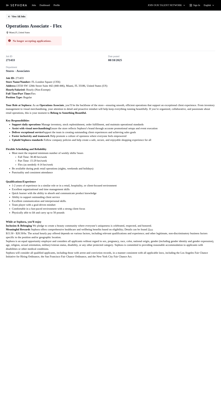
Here (150, 229)
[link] (19, 5)
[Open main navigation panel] (7, 5)
